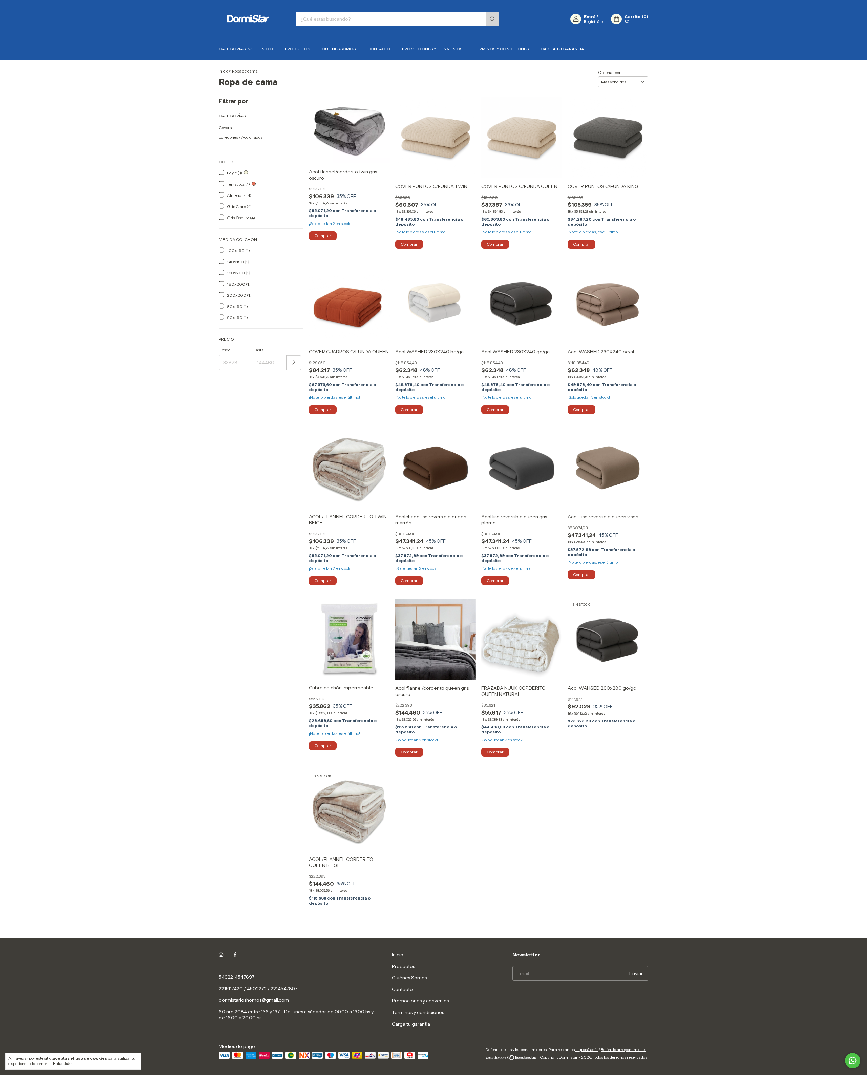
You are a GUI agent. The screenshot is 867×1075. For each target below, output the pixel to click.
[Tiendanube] (511, 1058)
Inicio (266, 48)
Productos (297, 48)
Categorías (232, 48)
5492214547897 (236, 977)
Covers (225, 127)
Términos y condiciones (501, 48)
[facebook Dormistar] (235, 955)
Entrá (590, 16)
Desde (224, 349)
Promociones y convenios (432, 48)
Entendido (62, 1063)
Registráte (593, 21)
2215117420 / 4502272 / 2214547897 (258, 989)
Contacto (378, 48)
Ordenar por (609, 72)
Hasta (258, 349)
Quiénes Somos (339, 48)
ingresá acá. (586, 1049)
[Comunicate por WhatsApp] (852, 1060)
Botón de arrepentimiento (623, 1049)
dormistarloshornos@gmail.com (254, 1000)
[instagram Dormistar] (221, 955)
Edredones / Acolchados (240, 137)
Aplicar (294, 362)
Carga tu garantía (562, 48)
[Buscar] (492, 19)
